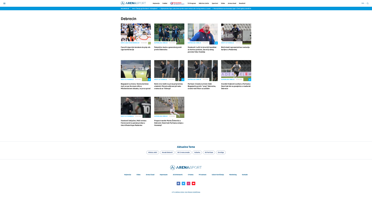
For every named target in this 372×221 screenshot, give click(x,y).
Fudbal (164, 3)
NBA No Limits (204, 3)
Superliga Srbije (161, 43)
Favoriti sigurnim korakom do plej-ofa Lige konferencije (135, 48)
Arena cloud (232, 3)
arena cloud (150, 175)
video (138, 175)
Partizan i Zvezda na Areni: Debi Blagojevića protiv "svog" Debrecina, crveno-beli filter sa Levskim (202, 86)
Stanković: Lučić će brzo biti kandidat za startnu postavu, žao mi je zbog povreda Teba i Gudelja (202, 49)
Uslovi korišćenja (218, 175)
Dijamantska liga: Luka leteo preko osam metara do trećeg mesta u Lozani (181, 9)
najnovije (127, 175)
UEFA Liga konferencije (130, 43)
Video (223, 3)
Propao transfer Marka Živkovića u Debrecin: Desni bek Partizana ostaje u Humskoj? (168, 123)
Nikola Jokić (152, 152)
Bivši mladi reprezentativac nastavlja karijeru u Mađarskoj (235, 48)
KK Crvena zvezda (183, 152)
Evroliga (221, 152)
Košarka (197, 152)
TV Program (192, 3)
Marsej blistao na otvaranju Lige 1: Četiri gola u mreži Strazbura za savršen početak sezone (239, 9)
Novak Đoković (167, 152)
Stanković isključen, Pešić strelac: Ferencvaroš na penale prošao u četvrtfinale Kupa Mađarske (134, 123)
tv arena (176, 192)
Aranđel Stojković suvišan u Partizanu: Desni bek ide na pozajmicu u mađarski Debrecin (236, 86)
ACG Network (178, 175)
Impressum (163, 175)
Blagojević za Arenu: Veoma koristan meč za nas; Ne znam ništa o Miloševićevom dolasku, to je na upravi (136, 86)
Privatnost (202, 175)
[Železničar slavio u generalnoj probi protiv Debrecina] (169, 33)
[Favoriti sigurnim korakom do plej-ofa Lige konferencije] (136, 33)
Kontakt (245, 175)
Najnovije (156, 3)
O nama (190, 175)
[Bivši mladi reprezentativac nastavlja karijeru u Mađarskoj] (236, 33)
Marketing (233, 175)
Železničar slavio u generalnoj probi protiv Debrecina (168, 48)
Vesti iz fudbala (227, 43)
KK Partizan (209, 152)
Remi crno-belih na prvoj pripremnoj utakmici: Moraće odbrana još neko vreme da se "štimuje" (168, 86)
